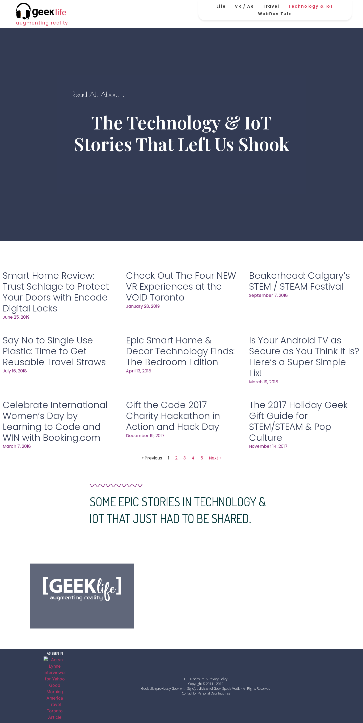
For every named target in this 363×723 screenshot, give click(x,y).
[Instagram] (95, 611)
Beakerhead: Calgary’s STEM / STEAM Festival (299, 281)
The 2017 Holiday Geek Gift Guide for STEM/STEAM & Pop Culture (298, 421)
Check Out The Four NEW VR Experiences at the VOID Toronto (181, 286)
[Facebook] (55, 611)
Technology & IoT (311, 6)
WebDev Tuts (275, 14)
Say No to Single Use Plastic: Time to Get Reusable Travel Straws (54, 351)
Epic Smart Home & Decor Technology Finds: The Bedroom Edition (180, 351)
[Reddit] (82, 611)
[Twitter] (68, 611)
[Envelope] (109, 611)
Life (221, 6)
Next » (215, 458)
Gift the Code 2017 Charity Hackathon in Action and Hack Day (173, 416)
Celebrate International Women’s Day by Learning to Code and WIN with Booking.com (55, 421)
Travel (271, 6)
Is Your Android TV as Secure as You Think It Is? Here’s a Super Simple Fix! (304, 356)
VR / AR (244, 6)
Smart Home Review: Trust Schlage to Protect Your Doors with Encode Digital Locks (56, 291)
